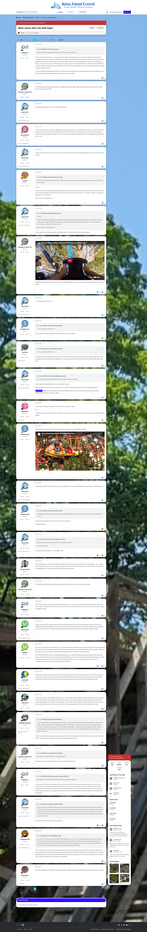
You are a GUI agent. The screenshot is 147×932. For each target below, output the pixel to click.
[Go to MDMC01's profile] (25, 646)
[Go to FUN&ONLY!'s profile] (25, 47)
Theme (92, 929)
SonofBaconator (25, 329)
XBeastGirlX (24, 411)
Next (51, 40)
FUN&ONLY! (24, 53)
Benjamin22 (24, 875)
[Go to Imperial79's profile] (25, 697)
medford (24, 181)
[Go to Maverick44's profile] (25, 106)
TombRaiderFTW (25, 839)
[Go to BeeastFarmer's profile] (25, 129)
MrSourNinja (25, 630)
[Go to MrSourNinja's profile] (25, 624)
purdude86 (25, 680)
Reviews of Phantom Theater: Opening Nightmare (32, 22)
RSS (31, 929)
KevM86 (22, 33)
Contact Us (19, 929)
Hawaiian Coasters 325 (25, 92)
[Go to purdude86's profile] (25, 674)
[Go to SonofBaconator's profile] (25, 323)
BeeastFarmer (25, 135)
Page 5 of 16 (61, 40)
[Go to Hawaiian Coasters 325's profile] (25, 86)
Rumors (37, 33)
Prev (22, 40)
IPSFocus (97, 929)
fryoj (54, 49)
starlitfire (25, 352)
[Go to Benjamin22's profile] (25, 869)
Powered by (123, 929)
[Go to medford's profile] (25, 175)
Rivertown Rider (25, 569)
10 (47, 40)
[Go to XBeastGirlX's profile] (25, 405)
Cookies (26, 929)
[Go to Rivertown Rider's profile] (25, 563)
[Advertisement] (119, 896)
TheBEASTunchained (25, 723)
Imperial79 (25, 703)
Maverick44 (25, 112)
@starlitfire (39, 390)
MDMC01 (25, 652)
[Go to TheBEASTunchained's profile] (25, 717)
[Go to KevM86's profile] (19, 33)
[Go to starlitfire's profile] (25, 346)
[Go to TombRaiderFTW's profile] (25, 833)
